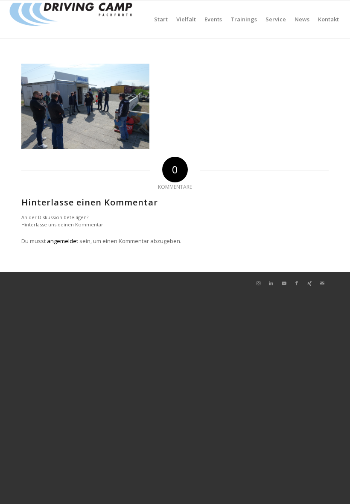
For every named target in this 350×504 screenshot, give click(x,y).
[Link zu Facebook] (296, 283)
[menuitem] (161, 19)
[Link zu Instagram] (258, 283)
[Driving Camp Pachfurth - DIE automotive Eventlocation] (71, 19)
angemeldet (62, 241)
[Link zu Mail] (322, 283)
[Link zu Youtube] (283, 283)
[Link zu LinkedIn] (271, 283)
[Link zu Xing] (309, 283)
